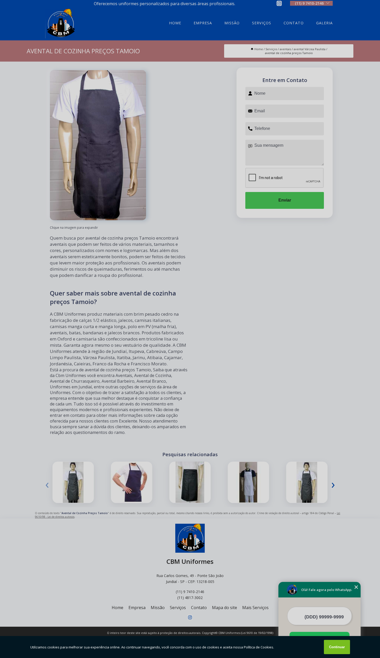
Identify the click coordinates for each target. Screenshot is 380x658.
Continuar (337, 647)
